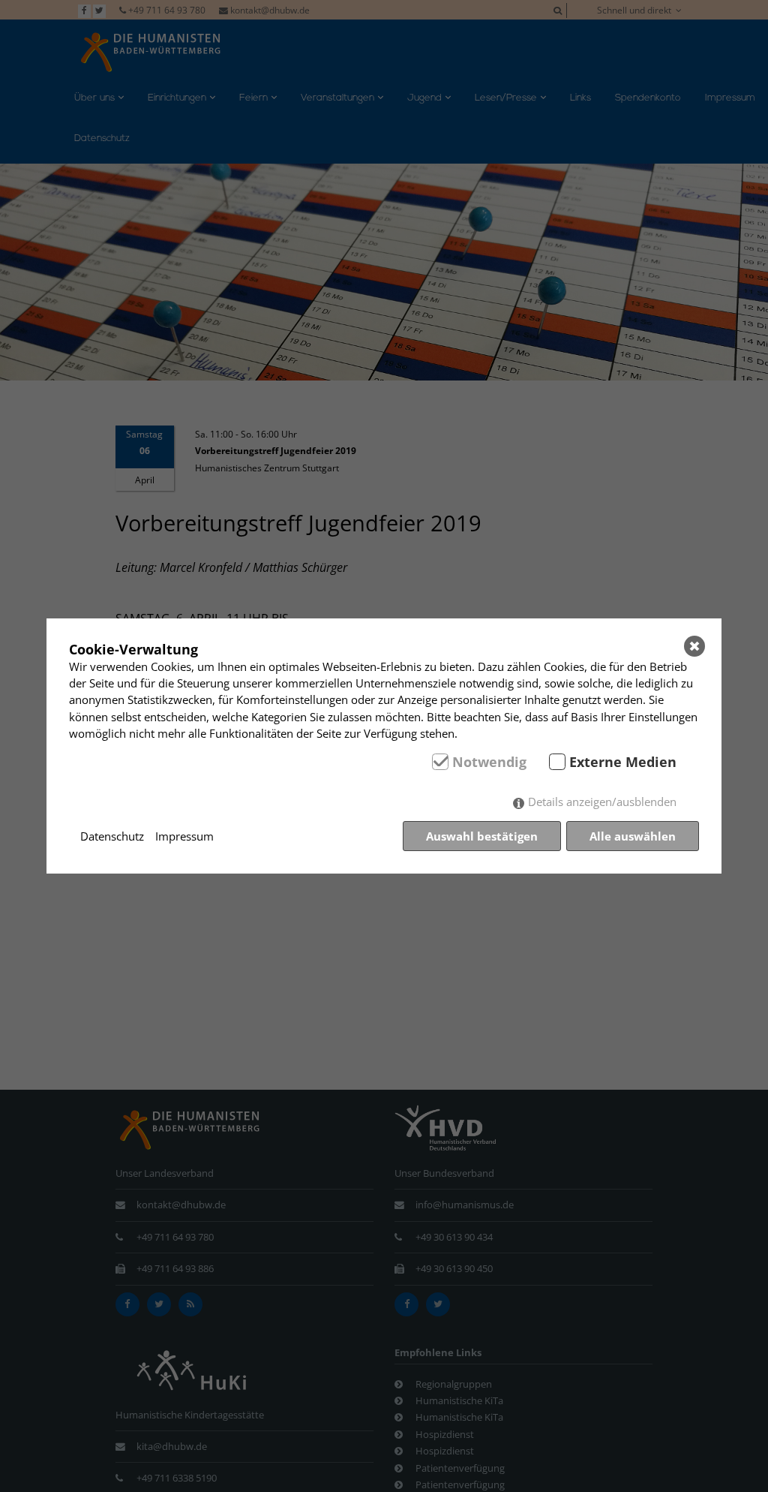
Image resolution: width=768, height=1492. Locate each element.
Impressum (184, 836)
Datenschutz (112, 836)
